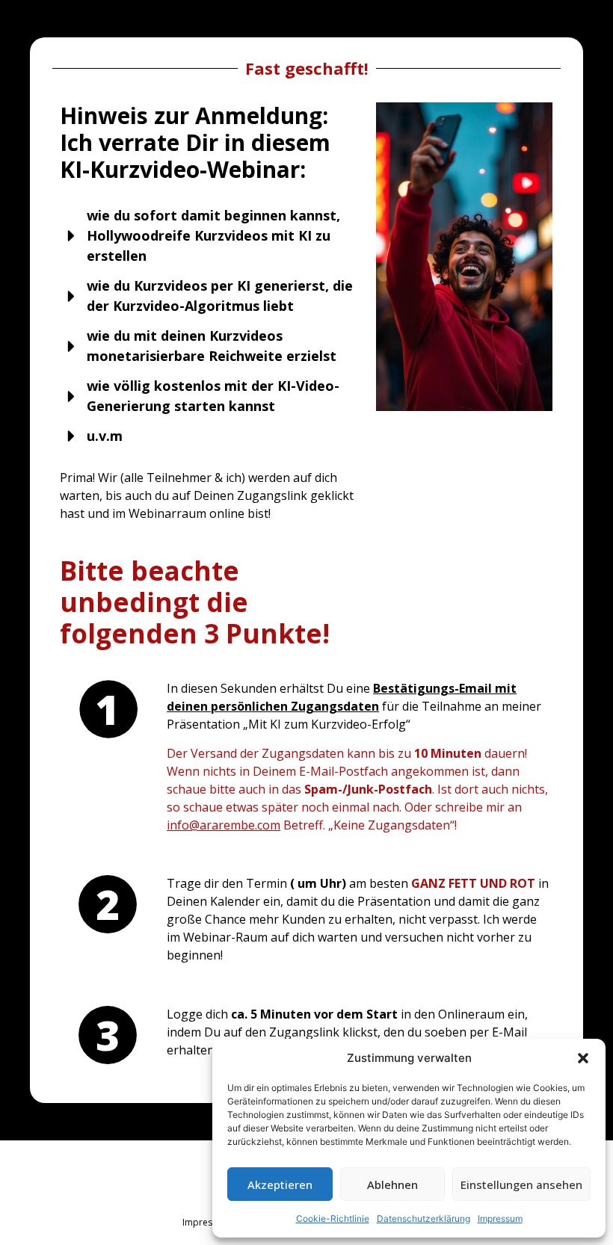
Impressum (500, 1218)
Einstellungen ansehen (521, 1184)
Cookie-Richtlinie (332, 1218)
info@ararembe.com (223, 825)
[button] (583, 1058)
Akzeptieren (279, 1184)
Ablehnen (392, 1184)
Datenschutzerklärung (423, 1218)
